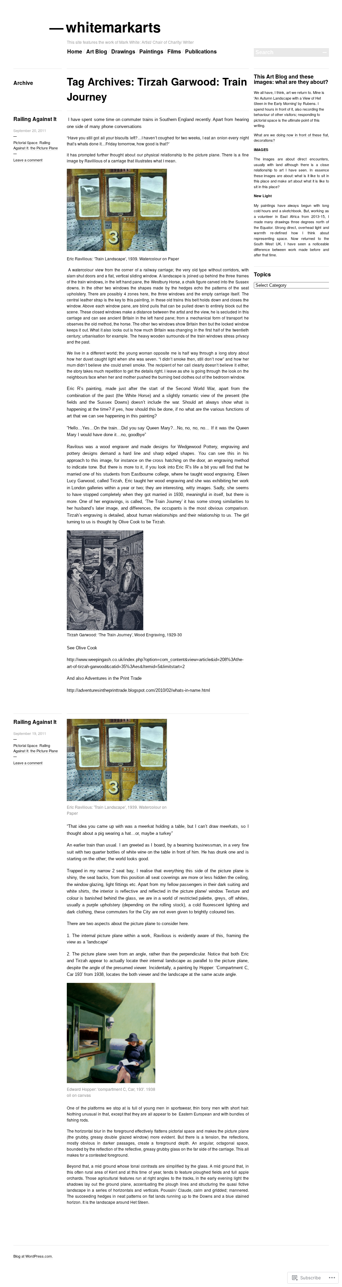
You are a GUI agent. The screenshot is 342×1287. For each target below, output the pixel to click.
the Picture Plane (44, 147)
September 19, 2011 (29, 733)
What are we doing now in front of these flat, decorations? (291, 137)
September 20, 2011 (29, 130)
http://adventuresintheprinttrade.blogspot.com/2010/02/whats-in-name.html (138, 690)
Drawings (123, 51)
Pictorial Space (25, 142)
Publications (201, 51)
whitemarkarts (114, 27)
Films (174, 51)
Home (74, 51)
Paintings (151, 51)
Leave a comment (27, 159)
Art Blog (96, 51)
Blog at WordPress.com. (33, 1256)
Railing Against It (34, 119)
